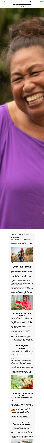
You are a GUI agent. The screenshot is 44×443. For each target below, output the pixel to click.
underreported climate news (17, 411)
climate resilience (17, 427)
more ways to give (14, 437)
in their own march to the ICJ (20, 413)
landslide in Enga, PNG (13, 275)
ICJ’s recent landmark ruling (25, 242)
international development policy (15, 337)
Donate (41, 1)
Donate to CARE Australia (27, 436)
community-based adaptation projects (18, 356)
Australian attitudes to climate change (18, 403)
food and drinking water (24, 271)
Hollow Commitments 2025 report (24, 397)
